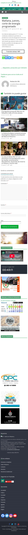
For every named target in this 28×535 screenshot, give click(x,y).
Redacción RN (16, 29)
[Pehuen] (7, 436)
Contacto (3, 467)
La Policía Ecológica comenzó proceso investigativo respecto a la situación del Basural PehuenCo (14, 134)
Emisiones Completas (6, 462)
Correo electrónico (6, 213)
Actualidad (5, 18)
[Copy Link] (18, 57)
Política (2, 492)
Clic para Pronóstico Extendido (8, 300)
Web (2, 220)
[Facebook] (6, 57)
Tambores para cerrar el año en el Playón (12, 75)
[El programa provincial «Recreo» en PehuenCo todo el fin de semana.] (14, 97)
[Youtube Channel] (15, 515)
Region (2, 509)
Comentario (4, 183)
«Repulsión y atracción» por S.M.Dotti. (14, 68)
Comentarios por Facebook (7, 175)
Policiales (3, 502)
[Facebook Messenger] (9, 57)
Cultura (2, 497)
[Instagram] (11, 515)
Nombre (3, 205)
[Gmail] (15, 57)
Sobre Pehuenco (5, 464)
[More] (21, 57)
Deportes (3, 500)
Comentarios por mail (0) (7, 173)
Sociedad (3, 495)
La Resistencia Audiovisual (13, 449)
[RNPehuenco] (14, 8)
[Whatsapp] (3, 57)
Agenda (2, 504)
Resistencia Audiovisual (6, 471)
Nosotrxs (3, 469)
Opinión (3, 507)
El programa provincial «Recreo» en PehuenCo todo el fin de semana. (13, 112)
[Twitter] (12, 57)
